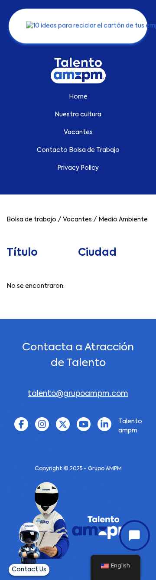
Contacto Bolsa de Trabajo (78, 150)
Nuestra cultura (78, 115)
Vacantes (78, 132)
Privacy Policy (78, 168)
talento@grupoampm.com (78, 394)
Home (78, 97)
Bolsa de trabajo (31, 220)
